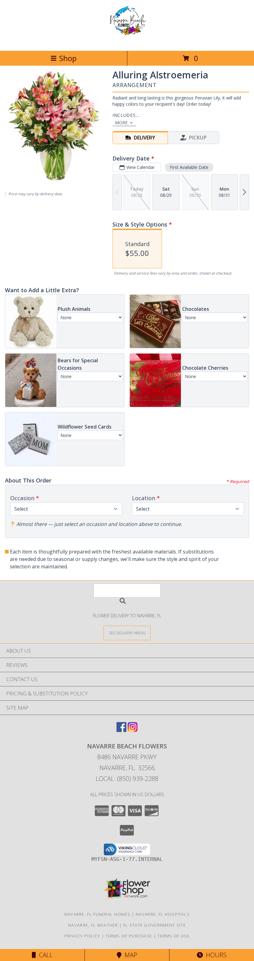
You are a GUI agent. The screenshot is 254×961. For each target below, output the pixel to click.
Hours (215, 955)
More (121, 123)
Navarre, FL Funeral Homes (97, 914)
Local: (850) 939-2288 (127, 778)
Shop (68, 58)
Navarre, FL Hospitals (163, 914)
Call (44, 955)
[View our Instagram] (133, 730)
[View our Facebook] (121, 730)
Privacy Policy (82, 936)
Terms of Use (173, 936)
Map (129, 955)
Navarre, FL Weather (93, 925)
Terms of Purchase (128, 936)
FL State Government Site (154, 925)
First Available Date (189, 167)
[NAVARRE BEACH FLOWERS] (127, 42)
